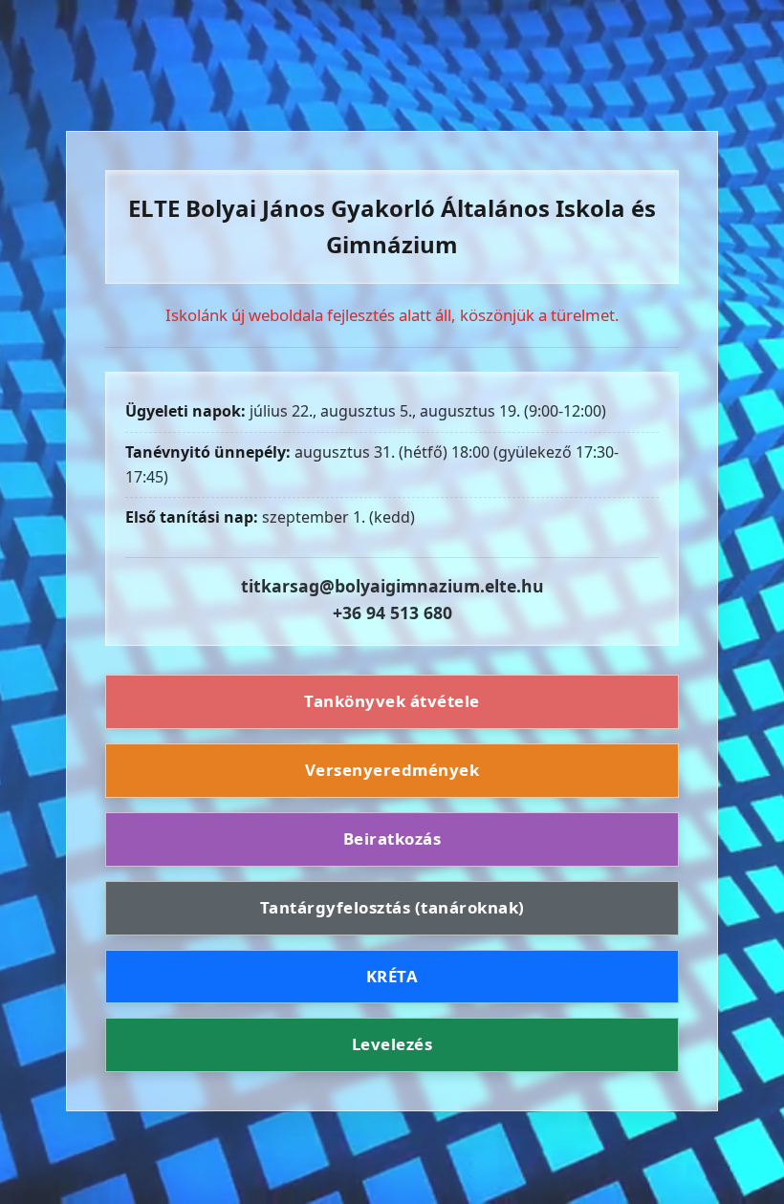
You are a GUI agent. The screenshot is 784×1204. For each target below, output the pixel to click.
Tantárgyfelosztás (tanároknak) (392, 907)
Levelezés (392, 1044)
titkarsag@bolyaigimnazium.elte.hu (392, 585)
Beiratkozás (392, 838)
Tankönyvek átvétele (392, 701)
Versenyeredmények (392, 770)
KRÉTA (392, 976)
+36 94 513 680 (392, 612)
